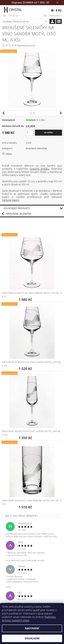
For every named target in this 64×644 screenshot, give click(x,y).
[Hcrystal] (12, 9)
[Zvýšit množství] (33, 131)
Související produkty (17, 208)
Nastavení (32, 628)
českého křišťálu (39, 169)
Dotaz (9, 154)
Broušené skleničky (36, 148)
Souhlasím (32, 638)
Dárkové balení (10, 200)
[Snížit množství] (33, 133)
